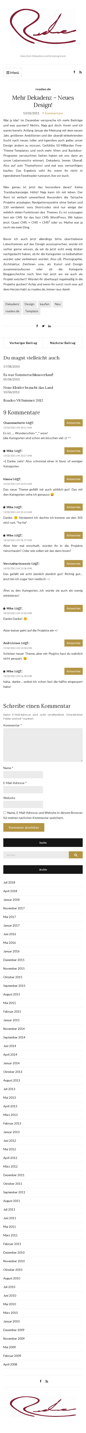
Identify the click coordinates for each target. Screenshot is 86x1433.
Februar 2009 (12, 1356)
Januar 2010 (11, 1321)
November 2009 (14, 1338)
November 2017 (14, 908)
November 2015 (14, 968)
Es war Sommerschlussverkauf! (28, 374)
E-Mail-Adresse (15, 783)
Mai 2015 (9, 1003)
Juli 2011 (9, 1209)
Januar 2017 (11, 925)
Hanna (7, 479)
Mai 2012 (9, 1149)
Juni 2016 (9, 934)
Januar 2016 (11, 951)
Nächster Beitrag (62, 343)
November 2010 (14, 1261)
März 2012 (10, 1166)
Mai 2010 (9, 1304)
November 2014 (14, 1029)
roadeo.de (43, 89)
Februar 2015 (12, 1011)
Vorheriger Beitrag (23, 343)
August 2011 (11, 1201)
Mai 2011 (9, 1226)
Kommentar (12, 725)
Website (9, 798)
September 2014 (14, 1037)
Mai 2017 (9, 917)
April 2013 (10, 1106)
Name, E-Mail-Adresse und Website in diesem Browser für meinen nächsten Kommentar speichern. (43, 815)
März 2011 (10, 1235)
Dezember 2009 (13, 1330)
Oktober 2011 (12, 1183)
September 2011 (14, 1192)
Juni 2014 (9, 1046)
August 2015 (11, 994)
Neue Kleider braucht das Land (28, 387)
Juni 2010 (9, 1295)
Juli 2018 (9, 882)
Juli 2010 (9, 1287)
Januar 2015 (11, 1020)
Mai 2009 (9, 1347)
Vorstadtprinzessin (16, 563)
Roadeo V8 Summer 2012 (23, 400)
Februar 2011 (12, 1244)
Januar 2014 (11, 1063)
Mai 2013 (9, 1097)
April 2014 (10, 1054)
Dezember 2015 (13, 960)
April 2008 (10, 1364)
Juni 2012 (9, 1140)
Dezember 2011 (13, 1175)
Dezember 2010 (13, 1252)
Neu (58, 304)
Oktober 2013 (12, 1072)
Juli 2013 (9, 1089)
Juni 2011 (9, 1218)
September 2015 (14, 985)
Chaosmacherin (14, 423)
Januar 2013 (11, 1132)
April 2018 (10, 891)
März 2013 (10, 1115)
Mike (10, 451)
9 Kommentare (52, 113)
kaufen (44, 304)
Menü (14, 72)
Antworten (73, 423)
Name (8, 768)
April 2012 (10, 1158)
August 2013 (11, 1080)
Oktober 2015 (12, 977)
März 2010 (10, 1313)
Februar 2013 (12, 1123)
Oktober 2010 (12, 1269)
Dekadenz (12, 304)
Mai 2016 (9, 942)
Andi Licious (11, 643)
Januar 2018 (11, 899)
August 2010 (11, 1278)
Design (29, 304)
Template (31, 311)
